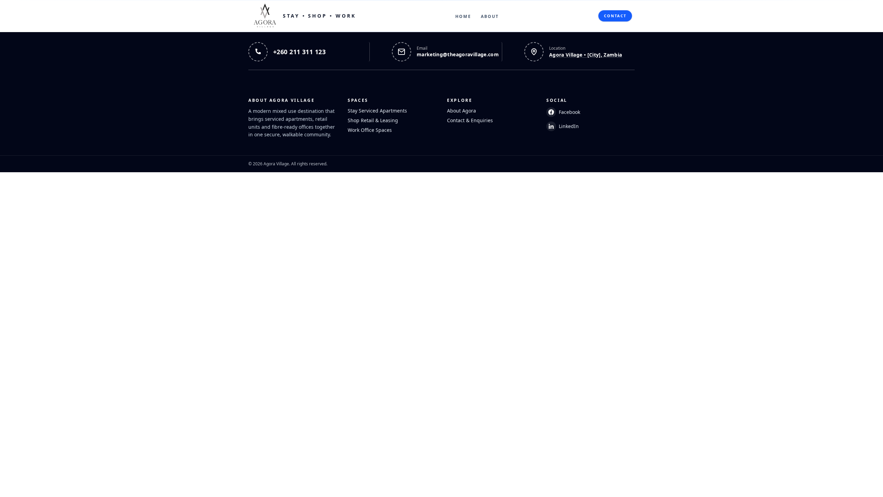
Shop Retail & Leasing (373, 120)
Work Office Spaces (370, 130)
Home (463, 16)
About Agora (461, 110)
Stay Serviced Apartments (377, 110)
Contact (615, 15)
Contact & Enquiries (470, 120)
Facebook (569, 112)
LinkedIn (569, 126)
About (490, 16)
